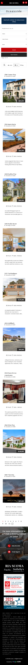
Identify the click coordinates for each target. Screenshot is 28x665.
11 (9, 524)
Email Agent (16, 552)
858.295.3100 (16, 546)
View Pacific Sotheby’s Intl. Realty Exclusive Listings (14, 20)
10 (6, 524)
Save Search (14, 54)
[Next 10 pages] (12, 523)
